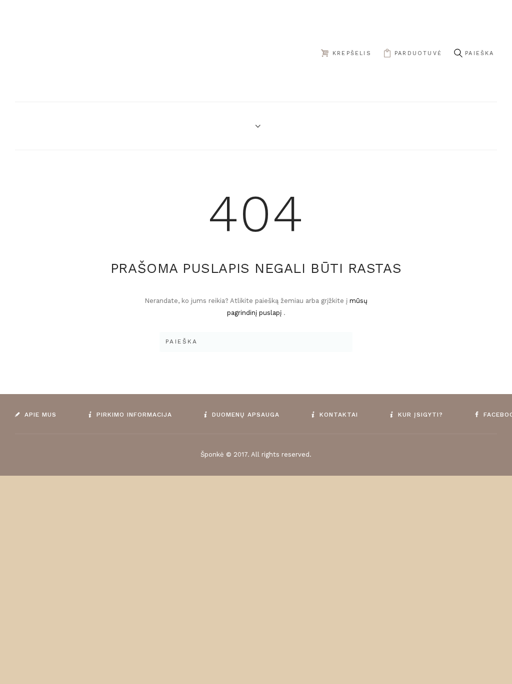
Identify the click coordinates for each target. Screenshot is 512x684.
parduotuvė (418, 53)
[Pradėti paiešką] (458, 53)
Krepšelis (352, 53)
